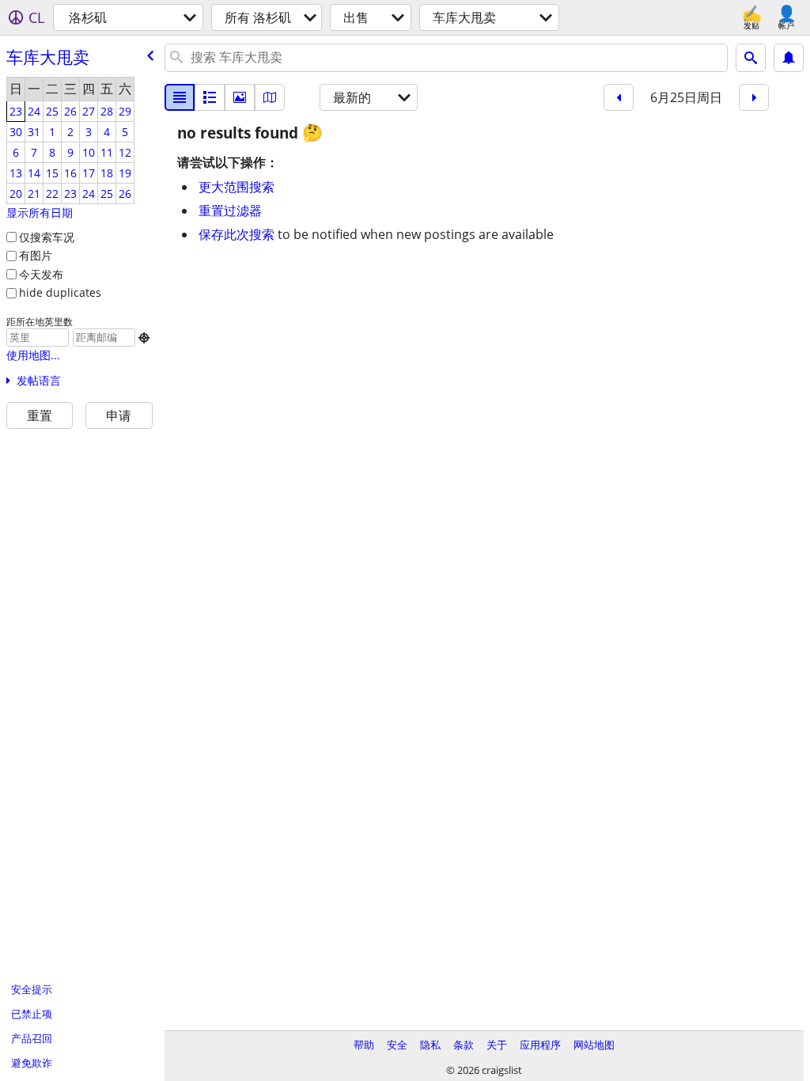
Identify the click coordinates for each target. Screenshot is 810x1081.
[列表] (180, 97)
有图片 (35, 255)
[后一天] (754, 97)
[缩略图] (210, 97)
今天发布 (41, 274)
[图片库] (240, 97)
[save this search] (789, 58)
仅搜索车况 (46, 237)
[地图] (270, 97)
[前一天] (619, 97)
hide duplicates (60, 292)
